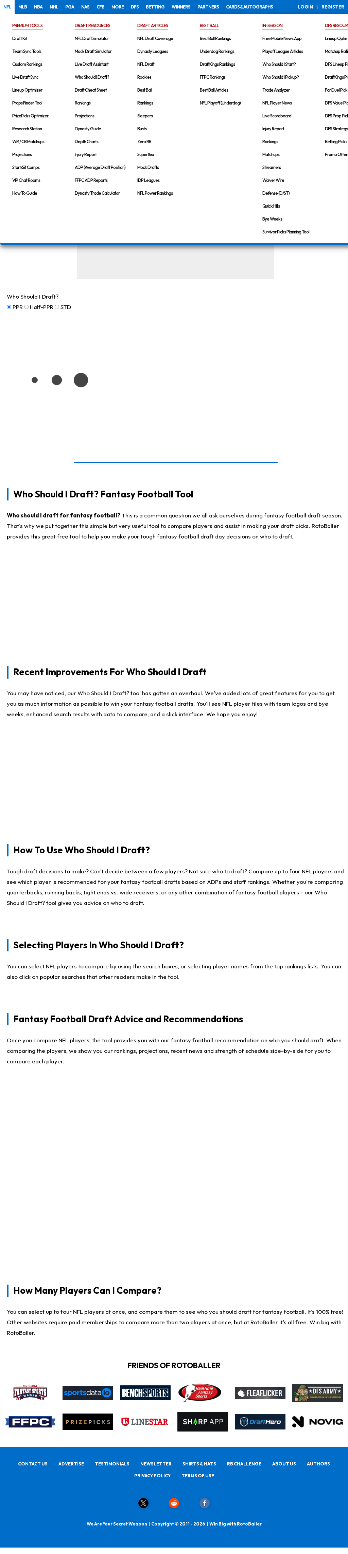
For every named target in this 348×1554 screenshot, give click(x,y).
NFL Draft (145, 64)
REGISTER (332, 7)
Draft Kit (19, 38)
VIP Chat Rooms (26, 180)
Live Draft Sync (25, 77)
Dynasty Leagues (152, 51)
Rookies (144, 77)
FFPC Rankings (212, 77)
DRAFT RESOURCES (92, 25)
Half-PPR (41, 306)
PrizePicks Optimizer (30, 115)
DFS (135, 7)
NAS (85, 7)
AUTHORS (318, 1463)
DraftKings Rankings (217, 64)
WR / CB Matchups (28, 141)
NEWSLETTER (156, 1463)
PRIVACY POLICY (152, 1475)
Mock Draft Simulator (93, 51)
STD (65, 306)
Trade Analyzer (276, 90)
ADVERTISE (71, 1463)
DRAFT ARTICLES (152, 25)
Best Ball (144, 90)
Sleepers (145, 115)
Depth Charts (86, 141)
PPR (18, 306)
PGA (69, 7)
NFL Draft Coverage (155, 38)
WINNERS (181, 7)
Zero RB (144, 141)
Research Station (27, 128)
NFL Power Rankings (155, 193)
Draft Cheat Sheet (91, 90)
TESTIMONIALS (112, 1463)
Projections (22, 154)
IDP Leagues (148, 180)
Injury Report (86, 154)
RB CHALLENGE (244, 1463)
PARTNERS (208, 7)
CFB (100, 7)
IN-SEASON (272, 25)
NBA (38, 7)
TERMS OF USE (197, 1475)
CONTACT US (33, 1463)
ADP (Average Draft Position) (100, 167)
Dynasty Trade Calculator (97, 193)
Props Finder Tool (27, 103)
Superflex (145, 154)
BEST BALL (209, 25)
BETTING (155, 7)
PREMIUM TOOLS (27, 25)
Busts (141, 128)
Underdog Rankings (217, 51)
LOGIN (305, 7)
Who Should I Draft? (92, 77)
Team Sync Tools (26, 51)
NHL (54, 7)
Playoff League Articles (282, 51)
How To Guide (24, 193)
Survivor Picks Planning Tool (285, 231)
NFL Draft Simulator (92, 38)
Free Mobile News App (281, 38)
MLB (22, 7)
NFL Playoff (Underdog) (220, 103)
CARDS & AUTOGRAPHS (249, 7)
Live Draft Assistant (91, 64)
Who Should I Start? (279, 64)
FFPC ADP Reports (91, 180)
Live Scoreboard (276, 115)
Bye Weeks (272, 219)
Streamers (271, 167)
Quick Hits (271, 206)
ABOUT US (284, 1463)
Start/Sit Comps (25, 167)
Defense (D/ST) (276, 193)
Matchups (270, 154)
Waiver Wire (273, 180)
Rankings (82, 103)
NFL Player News (277, 103)
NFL (7, 7)
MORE (117, 7)
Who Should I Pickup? (280, 77)
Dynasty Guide (88, 128)
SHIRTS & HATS (199, 1463)
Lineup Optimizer (27, 90)
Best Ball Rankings (215, 38)
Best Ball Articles (214, 90)
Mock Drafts (148, 167)
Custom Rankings (27, 64)
